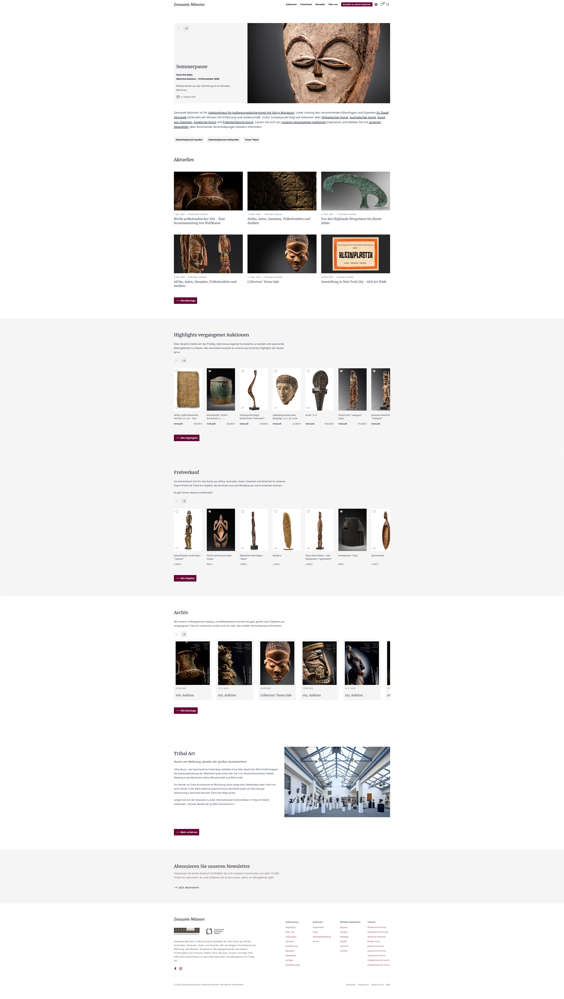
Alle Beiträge (187, 300)
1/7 (242, 407)
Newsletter (291, 955)
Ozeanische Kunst (376, 955)
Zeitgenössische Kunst (378, 964)
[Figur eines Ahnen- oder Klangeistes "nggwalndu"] (320, 530)
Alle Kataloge (188, 710)
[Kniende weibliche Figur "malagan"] (385, 389)
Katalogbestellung (322, 936)
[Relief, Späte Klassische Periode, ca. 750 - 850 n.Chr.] (188, 389)
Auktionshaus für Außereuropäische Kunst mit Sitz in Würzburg (251, 113)
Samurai (344, 946)
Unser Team (252, 139)
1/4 (341, 548)
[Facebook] (175, 968)
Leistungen (291, 936)
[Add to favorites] (177, 371)
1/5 (242, 548)
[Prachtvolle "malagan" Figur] (352, 389)
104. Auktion (312, 695)
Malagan (344, 936)
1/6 (308, 407)
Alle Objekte (187, 578)
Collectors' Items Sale (263, 282)
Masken (344, 932)
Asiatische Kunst (205, 122)
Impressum (363, 984)
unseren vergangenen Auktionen (304, 122)
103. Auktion (354, 695)
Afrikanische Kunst (376, 927)
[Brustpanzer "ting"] (352, 530)
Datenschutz (377, 984)
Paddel (343, 941)
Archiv (316, 941)
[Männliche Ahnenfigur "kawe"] (254, 530)
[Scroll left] (186, 28)
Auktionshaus (292, 922)
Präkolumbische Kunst (238, 122)
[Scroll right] (179, 28)
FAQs (315, 932)
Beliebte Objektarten (350, 922)
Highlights (291, 927)
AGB (388, 984)
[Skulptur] (287, 530)
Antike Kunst (373, 941)
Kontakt (289, 960)
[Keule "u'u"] (320, 389)
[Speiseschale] (385, 530)
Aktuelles (320, 4)
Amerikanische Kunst (377, 932)
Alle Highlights (189, 438)
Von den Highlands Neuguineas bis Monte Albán (351, 221)
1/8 (209, 407)
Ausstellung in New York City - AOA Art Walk (353, 282)
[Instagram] (180, 968)
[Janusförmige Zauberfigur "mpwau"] (188, 530)
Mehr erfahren (188, 832)
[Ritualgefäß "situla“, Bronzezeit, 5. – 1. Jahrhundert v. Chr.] (221, 389)
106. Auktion (185, 695)
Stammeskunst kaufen (189, 139)
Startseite (350, 984)
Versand (290, 941)
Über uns (333, 4)
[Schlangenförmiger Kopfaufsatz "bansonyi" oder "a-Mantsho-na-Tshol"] (254, 389)
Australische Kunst (376, 950)
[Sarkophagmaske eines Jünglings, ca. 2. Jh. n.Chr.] (287, 389)
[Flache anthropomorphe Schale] (221, 530)
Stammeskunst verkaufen (223, 139)
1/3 (176, 407)
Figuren (344, 927)
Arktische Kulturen (376, 936)
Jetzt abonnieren (189, 887)
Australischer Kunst (363, 117)
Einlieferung (292, 946)
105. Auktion (227, 695)
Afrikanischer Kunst (335, 117)
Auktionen (291, 4)
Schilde (343, 950)
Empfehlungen (293, 964)
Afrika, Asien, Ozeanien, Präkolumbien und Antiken (278, 221)
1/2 (374, 548)
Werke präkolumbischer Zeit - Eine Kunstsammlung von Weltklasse (199, 221)
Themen (371, 922)
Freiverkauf (306, 4)
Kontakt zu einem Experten (357, 4)
